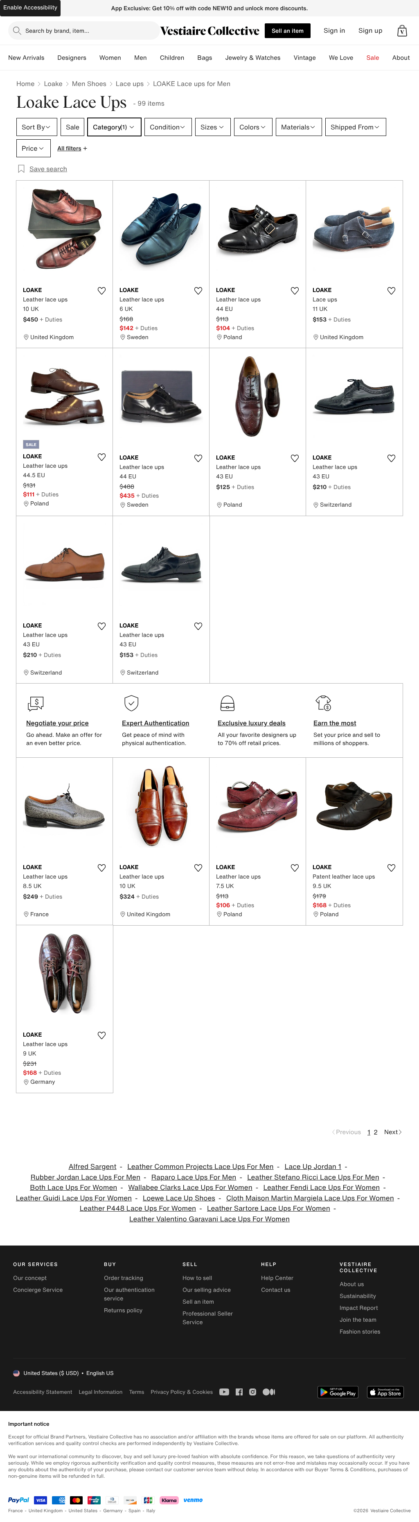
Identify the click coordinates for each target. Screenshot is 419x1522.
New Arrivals (26, 57)
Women (110, 57)
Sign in (334, 30)
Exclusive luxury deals (252, 723)
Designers (71, 57)
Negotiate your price (57, 723)
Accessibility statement (42, 1392)
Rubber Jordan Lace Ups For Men (85, 1177)
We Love (341, 57)
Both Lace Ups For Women (73, 1187)
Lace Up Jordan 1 (312, 1167)
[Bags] (218, 57)
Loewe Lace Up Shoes (179, 1198)
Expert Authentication (155, 723)
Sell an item (288, 30)
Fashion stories (360, 1331)
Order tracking (123, 1278)
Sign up (370, 30)
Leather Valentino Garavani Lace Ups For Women (209, 1219)
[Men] (153, 57)
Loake (53, 83)
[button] (402, 30)
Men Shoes (89, 83)
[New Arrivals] (50, 57)
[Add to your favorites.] (101, 291)
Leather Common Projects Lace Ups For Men (200, 1167)
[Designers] (93, 57)
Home (25, 83)
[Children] (190, 57)
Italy (150, 1511)
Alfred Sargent (92, 1167)
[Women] (127, 57)
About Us (405, 57)
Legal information (100, 1392)
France (15, 1511)
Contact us (276, 1290)
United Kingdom (46, 1511)
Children (172, 57)
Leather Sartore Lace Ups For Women (268, 1208)
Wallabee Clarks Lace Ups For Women (190, 1187)
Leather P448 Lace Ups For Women (138, 1208)
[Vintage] (322, 57)
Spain (134, 1511)
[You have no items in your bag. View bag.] (402, 30)
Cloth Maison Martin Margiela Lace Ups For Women (310, 1198)
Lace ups (130, 83)
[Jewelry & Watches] (287, 57)
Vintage (304, 57)
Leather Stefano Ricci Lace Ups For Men (313, 1177)
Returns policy (123, 1310)
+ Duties (51, 319)
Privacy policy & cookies (182, 1392)
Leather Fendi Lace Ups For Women (322, 1187)
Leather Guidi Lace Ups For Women (74, 1198)
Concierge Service (38, 1290)
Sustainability (358, 1296)
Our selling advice (206, 1290)
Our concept (30, 1278)
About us (352, 1284)
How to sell (197, 1278)
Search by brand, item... (57, 30)
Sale (373, 57)
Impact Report (359, 1308)
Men (140, 57)
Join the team (358, 1320)
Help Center (277, 1278)
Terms (136, 1392)
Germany (113, 1511)
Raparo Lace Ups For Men (194, 1177)
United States (83, 1511)
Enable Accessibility (30, 7)
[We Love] (360, 57)
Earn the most (334, 723)
